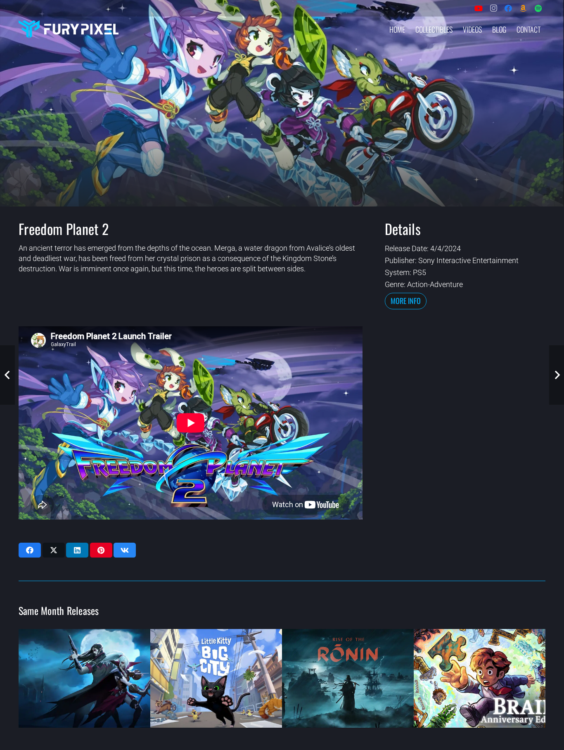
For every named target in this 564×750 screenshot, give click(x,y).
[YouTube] (478, 8)
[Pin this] (101, 550)
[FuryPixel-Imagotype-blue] (68, 29)
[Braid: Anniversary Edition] (479, 678)
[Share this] (30, 550)
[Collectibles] (523, 8)
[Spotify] (538, 8)
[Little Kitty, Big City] (216, 678)
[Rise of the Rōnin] (348, 678)
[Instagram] (493, 8)
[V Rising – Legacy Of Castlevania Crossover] (84, 678)
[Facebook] (508, 8)
